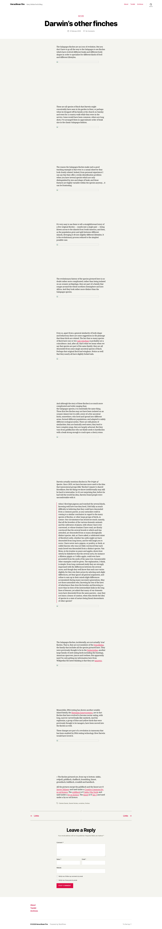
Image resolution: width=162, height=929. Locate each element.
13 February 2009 (75, 31)
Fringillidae (99, 645)
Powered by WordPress (58, 924)
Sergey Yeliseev (63, 789)
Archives (140, 4)
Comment (60, 842)
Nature (81, 16)
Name (59, 859)
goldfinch (76, 792)
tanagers (98, 661)
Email (84, 859)
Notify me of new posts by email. (68, 880)
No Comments (90, 31)
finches (87, 803)
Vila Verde (94, 792)
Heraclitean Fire (17, 4)
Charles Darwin (63, 803)
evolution (81, 803)
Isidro (86, 792)
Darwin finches (73, 803)
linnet (85, 795)
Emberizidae (92, 650)
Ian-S (94, 795)
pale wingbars (83, 341)
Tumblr (132, 4)
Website (59, 867)
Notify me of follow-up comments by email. (71, 876)
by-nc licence (73, 795)
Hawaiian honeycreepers (82, 713)
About (126, 4)
